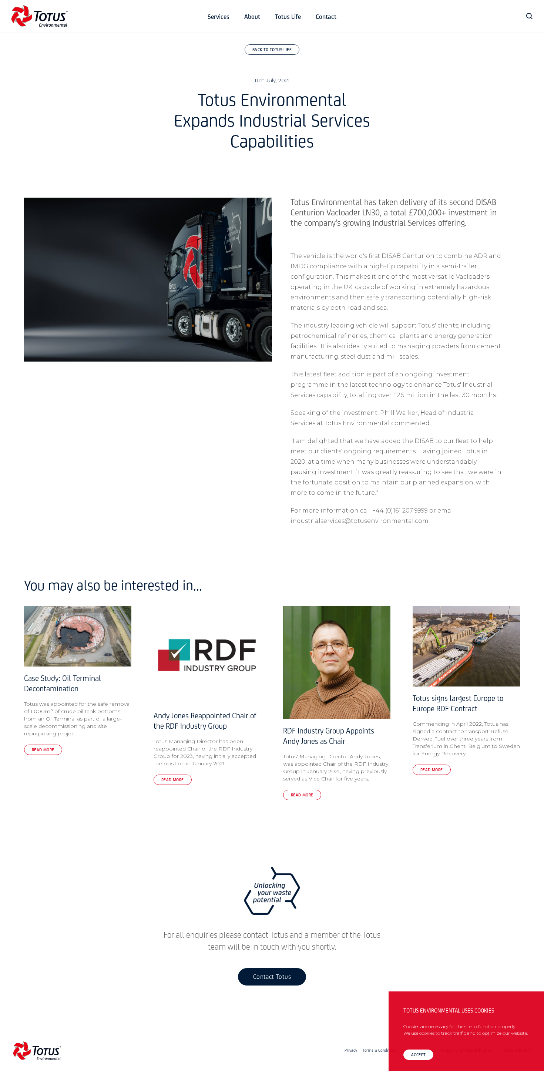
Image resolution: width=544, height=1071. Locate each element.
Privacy (351, 1050)
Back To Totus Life (272, 50)
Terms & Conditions (380, 1050)
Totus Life (288, 17)
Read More (43, 750)
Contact (326, 17)
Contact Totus (272, 977)
